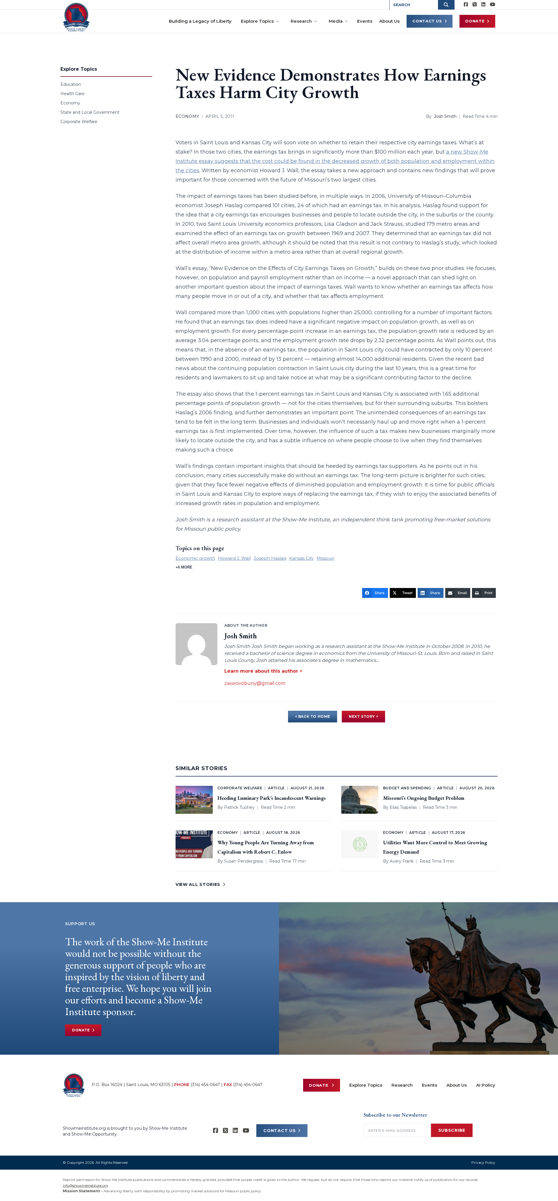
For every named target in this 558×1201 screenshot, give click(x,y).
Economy (70, 103)
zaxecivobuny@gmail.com (254, 683)
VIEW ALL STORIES (198, 884)
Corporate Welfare (78, 121)
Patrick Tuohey (239, 807)
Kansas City (301, 558)
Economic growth (195, 558)
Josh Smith (445, 116)
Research (301, 21)
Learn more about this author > (263, 671)
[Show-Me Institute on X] (475, 4)
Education (70, 84)
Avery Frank (402, 861)
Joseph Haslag (270, 558)
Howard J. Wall (234, 558)
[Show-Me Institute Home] (76, 17)
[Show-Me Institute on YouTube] (492, 4)
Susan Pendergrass (243, 861)
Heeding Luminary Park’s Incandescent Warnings (271, 798)
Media (336, 21)
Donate (474, 21)
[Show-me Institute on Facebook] (466, 4)
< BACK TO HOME (312, 716)
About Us (389, 21)
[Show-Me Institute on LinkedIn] (483, 4)
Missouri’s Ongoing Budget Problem (423, 798)
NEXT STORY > (363, 716)
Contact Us (427, 21)
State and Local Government (89, 112)
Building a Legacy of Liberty (200, 21)
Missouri (325, 558)
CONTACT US (279, 1130)
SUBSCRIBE (451, 1130)
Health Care (72, 93)
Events (364, 21)
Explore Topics (257, 21)
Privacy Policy (483, 1162)
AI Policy (485, 1085)
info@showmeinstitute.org (85, 1185)
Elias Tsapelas (403, 807)
